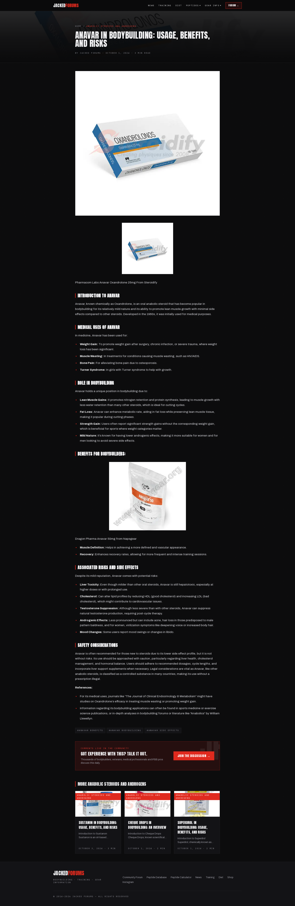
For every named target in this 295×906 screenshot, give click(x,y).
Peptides (193, 5)
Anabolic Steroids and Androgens (111, 26)
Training (164, 5)
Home (78, 26)
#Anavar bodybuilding (125, 730)
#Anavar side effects (163, 730)
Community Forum (133, 877)
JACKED (66, 5)
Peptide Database (157, 877)
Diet (178, 5)
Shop (230, 877)
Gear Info (213, 5)
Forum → (233, 5)
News (151, 5)
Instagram (128, 882)
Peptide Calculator (181, 877)
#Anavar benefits (90, 730)
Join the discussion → (194, 755)
